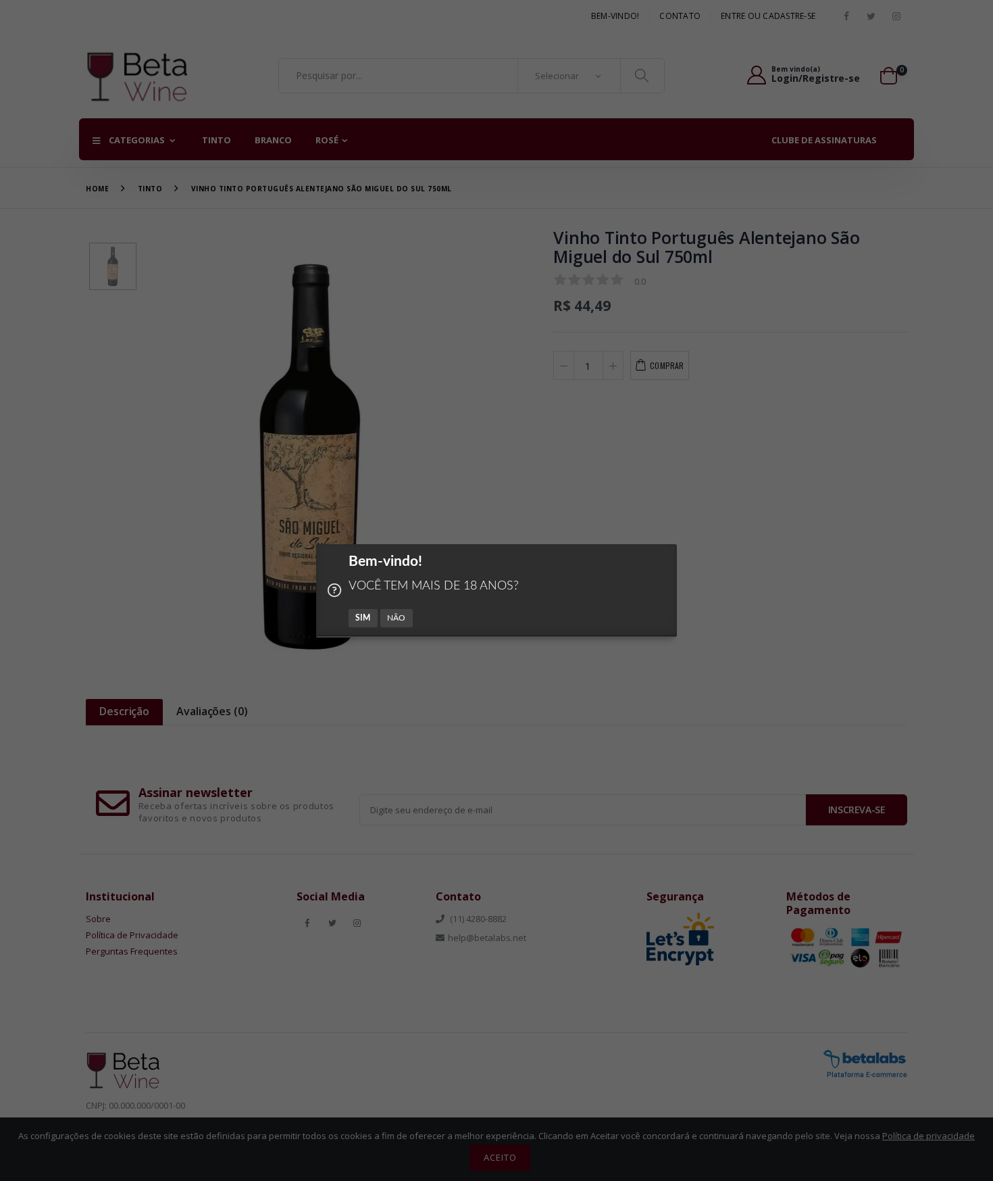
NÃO (396, 618)
